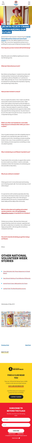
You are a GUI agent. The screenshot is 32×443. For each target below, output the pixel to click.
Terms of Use (20, 433)
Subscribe (16, 430)
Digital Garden (15, 438)
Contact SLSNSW (16, 397)
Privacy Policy (12, 433)
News (3, 24)
